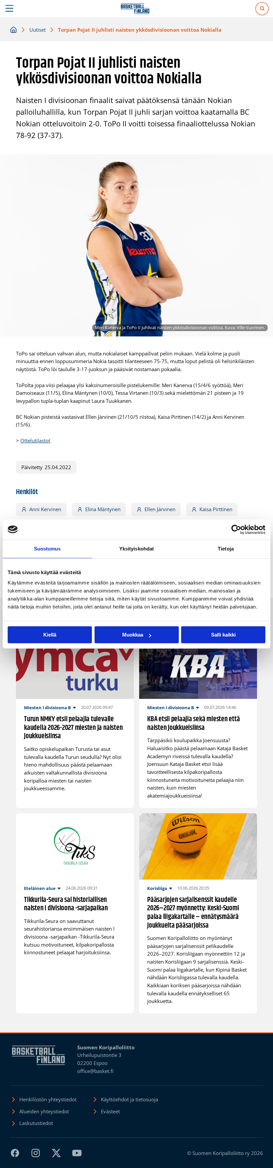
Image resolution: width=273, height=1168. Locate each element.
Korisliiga (157, 888)
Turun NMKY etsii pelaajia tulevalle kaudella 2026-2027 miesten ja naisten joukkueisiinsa (73, 728)
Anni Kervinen (45, 509)
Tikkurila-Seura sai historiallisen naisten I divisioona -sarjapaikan (66, 904)
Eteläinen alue (40, 888)
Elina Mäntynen (103, 509)
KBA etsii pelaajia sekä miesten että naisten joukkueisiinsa (193, 723)
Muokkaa (132, 635)
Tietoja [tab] (226, 548)
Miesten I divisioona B (47, 708)
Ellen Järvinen (159, 509)
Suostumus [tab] (47, 548)
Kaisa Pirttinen (215, 509)
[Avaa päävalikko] (9, 8)
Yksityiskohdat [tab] (136, 548)
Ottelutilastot (35, 440)
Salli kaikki (223, 635)
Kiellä (49, 635)
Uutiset (37, 29)
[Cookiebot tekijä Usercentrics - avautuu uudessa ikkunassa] (236, 529)
